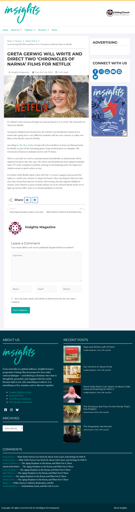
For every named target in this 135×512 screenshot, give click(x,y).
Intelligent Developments (47, 507)
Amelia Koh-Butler (11, 466)
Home (9, 41)
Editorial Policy (16, 395)
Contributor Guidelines (20, 398)
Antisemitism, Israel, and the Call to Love (40, 486)
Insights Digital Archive (20, 392)
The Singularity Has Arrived (97, 426)
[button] (16, 30)
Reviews (18, 41)
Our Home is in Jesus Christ (97, 366)
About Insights (120, 507)
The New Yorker (26, 145)
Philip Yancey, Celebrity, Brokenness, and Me (33, 483)
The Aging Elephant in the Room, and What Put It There (47, 463)
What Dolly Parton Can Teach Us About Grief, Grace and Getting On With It (106, 387)
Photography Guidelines (20, 402)
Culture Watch (31, 41)
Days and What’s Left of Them (99, 347)
